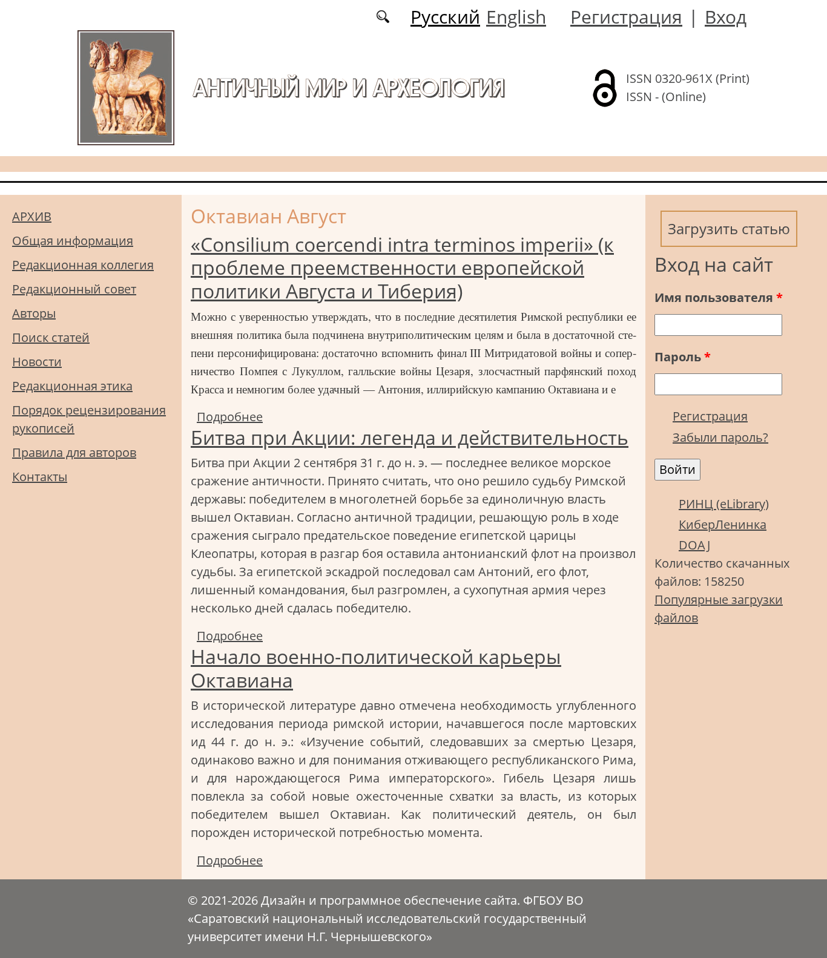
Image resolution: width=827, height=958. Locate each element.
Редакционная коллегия (83, 265)
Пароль (682, 357)
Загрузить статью (729, 228)
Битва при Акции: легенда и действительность (409, 437)
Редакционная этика (72, 386)
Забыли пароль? (720, 437)
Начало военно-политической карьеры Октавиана (376, 667)
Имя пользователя (718, 297)
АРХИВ (31, 216)
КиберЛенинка (722, 524)
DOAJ (694, 545)
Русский (445, 16)
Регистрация (626, 16)
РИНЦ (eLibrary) (724, 504)
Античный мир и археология (348, 87)
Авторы (34, 313)
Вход (725, 16)
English (516, 16)
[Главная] (125, 87)
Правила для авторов (74, 452)
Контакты (39, 476)
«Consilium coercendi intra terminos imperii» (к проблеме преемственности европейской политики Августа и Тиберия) (402, 267)
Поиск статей (51, 337)
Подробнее (230, 416)
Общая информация (72, 240)
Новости (37, 361)
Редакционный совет (74, 289)
